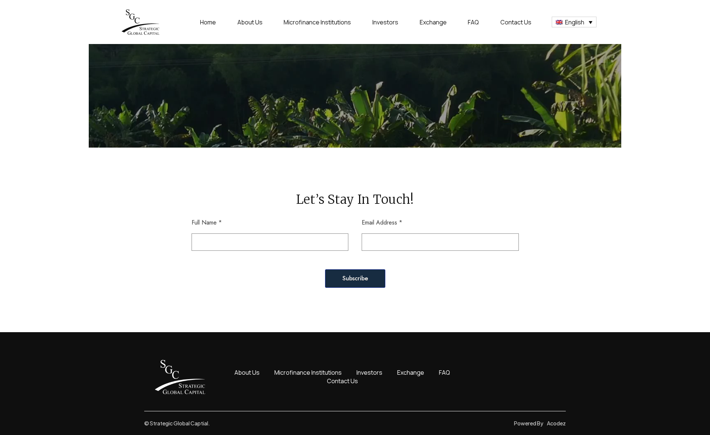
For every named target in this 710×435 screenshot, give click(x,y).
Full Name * (207, 222)
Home (208, 22)
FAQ (473, 22)
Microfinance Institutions (317, 22)
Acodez (556, 423)
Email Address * (382, 222)
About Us (250, 22)
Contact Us (515, 22)
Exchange (433, 22)
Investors (385, 22)
